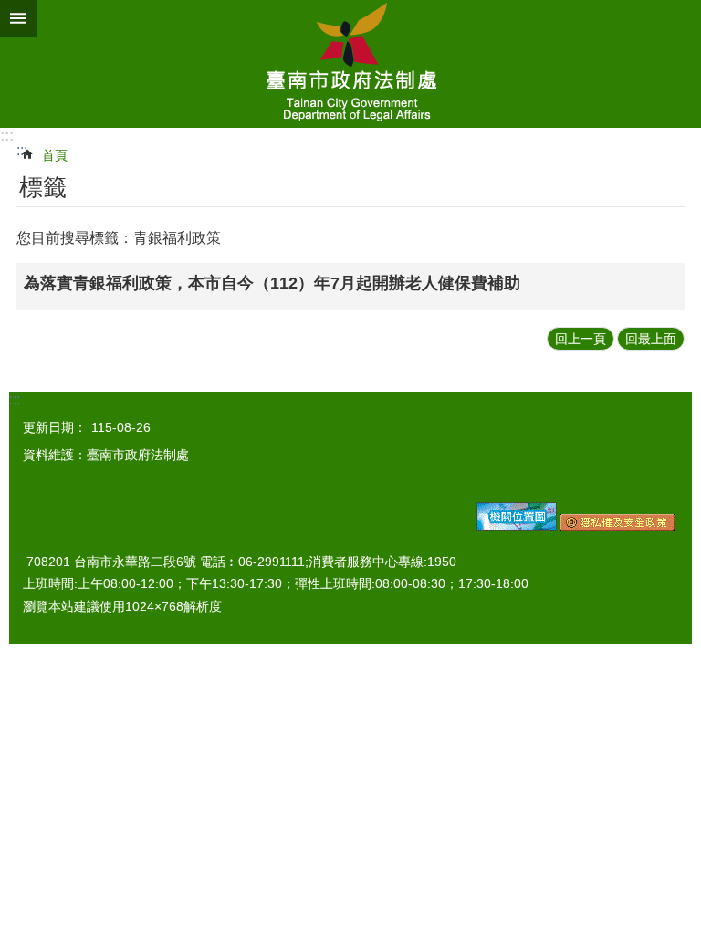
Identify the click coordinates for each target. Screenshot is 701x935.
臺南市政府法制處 (350, 64)
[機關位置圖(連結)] (516, 526)
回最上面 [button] (650, 338)
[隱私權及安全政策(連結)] (617, 526)
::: (7, 135)
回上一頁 (580, 338)
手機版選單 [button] (18, 18)
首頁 (55, 155)
